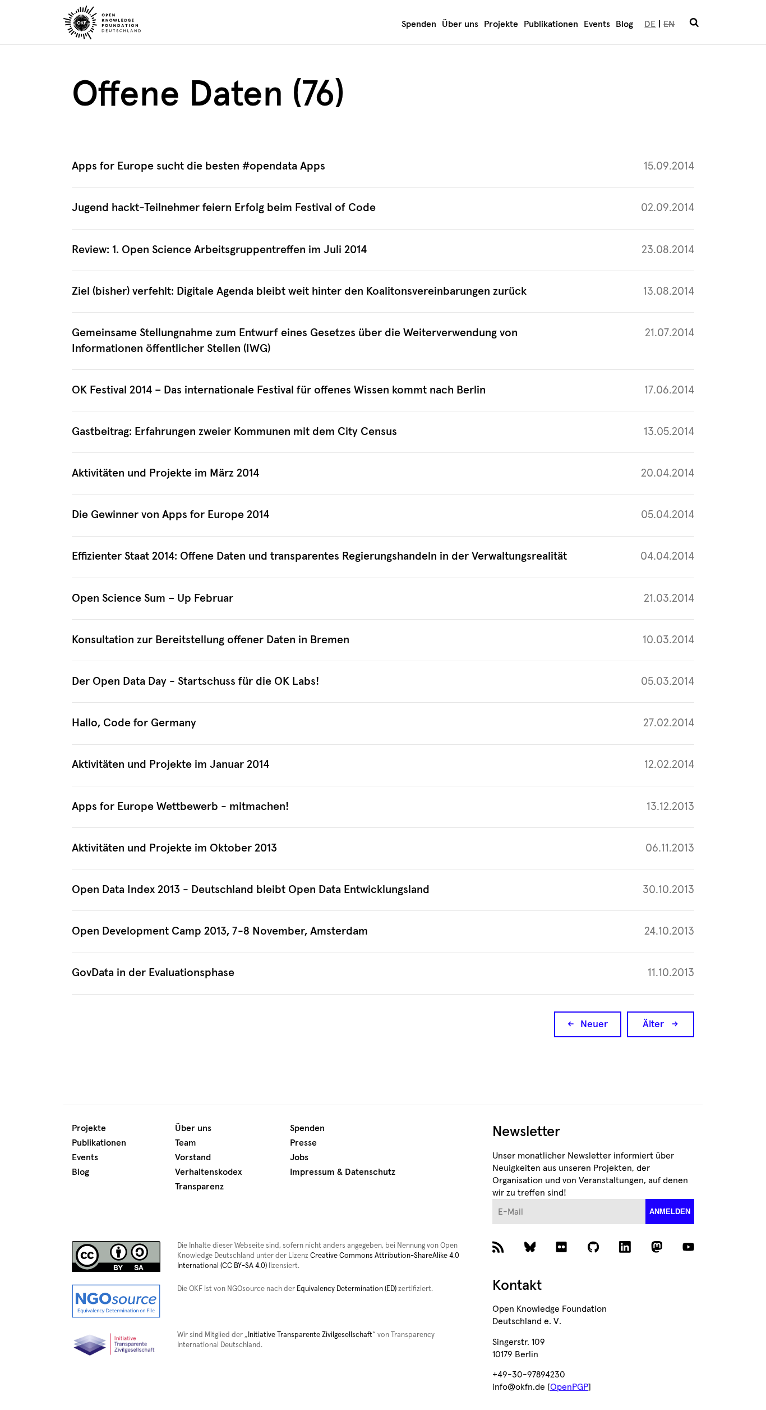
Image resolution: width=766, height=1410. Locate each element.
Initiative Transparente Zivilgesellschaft (310, 1335)
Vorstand (193, 1157)
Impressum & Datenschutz (342, 1172)
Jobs (299, 1157)
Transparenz (199, 1186)
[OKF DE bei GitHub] (593, 1250)
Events (597, 24)
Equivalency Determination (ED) (346, 1289)
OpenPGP (569, 1386)
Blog (624, 24)
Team (185, 1142)
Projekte (501, 24)
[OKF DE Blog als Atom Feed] (498, 1250)
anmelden (669, 1211)
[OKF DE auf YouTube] (688, 1250)
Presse (303, 1142)
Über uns (460, 24)
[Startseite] (167, 24)
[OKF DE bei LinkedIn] (625, 1250)
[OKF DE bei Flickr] (561, 1250)
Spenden (419, 24)
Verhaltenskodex (208, 1172)
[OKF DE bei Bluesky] (530, 1250)
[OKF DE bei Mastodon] (657, 1250)
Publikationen (551, 24)
